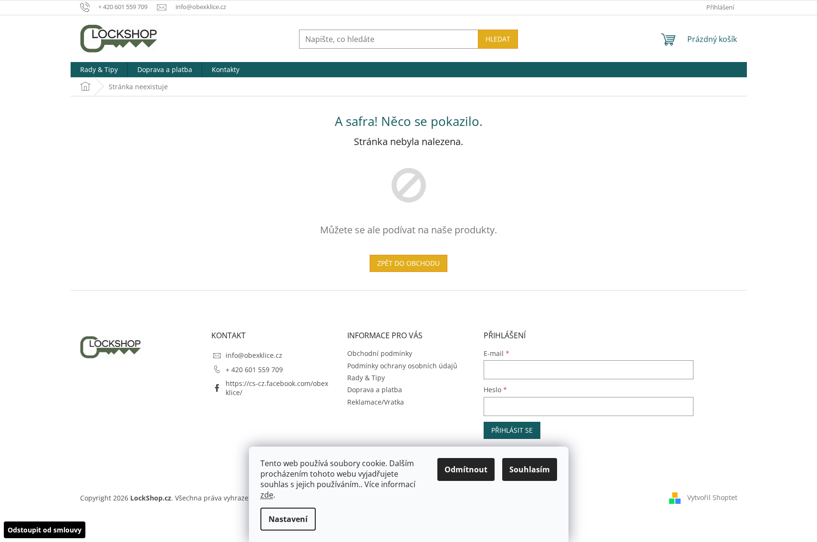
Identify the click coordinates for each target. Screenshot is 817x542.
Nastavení (288, 519)
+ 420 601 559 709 (254, 369)
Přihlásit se (512, 430)
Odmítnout (466, 469)
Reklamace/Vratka (375, 401)
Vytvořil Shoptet (712, 497)
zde (266, 495)
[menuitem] (99, 69)
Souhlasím (529, 469)
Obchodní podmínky (379, 353)
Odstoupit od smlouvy (45, 529)
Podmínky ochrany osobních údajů (402, 365)
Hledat (498, 38)
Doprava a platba (374, 389)
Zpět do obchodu (408, 263)
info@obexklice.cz (254, 355)
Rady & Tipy (366, 377)
